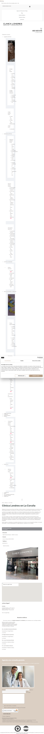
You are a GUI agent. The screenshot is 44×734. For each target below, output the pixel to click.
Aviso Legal (23, 732)
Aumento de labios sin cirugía (13, 147)
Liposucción (14, 95)
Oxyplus (11, 270)
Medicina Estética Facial (11, 141)
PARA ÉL (5, 416)
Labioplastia (12, 487)
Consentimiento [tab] (8, 360)
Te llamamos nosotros (6, 34)
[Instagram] (28, 7)
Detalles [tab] (22, 360)
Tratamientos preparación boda (12, 244)
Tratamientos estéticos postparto (12, 241)
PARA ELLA (6, 464)
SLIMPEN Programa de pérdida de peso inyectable (13, 331)
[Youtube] (34, 7)
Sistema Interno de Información (22, 733)
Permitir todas (35, 375)
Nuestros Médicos (22, 15)
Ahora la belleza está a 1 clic (10, 3)
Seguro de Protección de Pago (22, 10)
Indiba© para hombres (11, 449)
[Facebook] (32, 7)
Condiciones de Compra (38, 732)
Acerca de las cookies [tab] (36, 360)
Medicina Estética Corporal (9, 185)
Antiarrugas (14, 150)
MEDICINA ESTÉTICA (8, 133)
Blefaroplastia (12, 123)
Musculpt (11, 284)
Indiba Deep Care (11, 275)
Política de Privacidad (21, 707)
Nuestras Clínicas (22, 17)
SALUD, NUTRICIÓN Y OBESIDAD (10, 291)
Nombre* (4, 689)
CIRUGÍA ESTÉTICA (7, 36)
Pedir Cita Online (6, 545)
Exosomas (13, 160)
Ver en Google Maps (5, 612)
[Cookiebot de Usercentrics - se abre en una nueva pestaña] (38, 357)
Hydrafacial (12, 273)
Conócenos (22, 19)
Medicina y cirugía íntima (9, 470)
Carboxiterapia (12, 187)
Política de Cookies (17, 732)
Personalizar (21, 375)
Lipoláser (13, 96)
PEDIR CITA (6, 496)
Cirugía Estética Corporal (11, 91)
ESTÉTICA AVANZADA (8, 261)
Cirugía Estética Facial (9, 113)
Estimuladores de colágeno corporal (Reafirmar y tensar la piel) (12, 204)
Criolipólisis (12, 278)
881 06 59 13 (5, 543)
